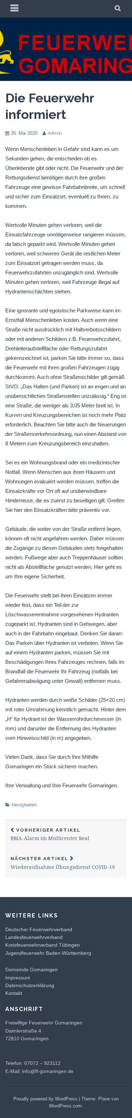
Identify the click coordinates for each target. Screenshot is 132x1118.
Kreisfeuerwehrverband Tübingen (42, 945)
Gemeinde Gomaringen (31, 969)
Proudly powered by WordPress (45, 1098)
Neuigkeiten (24, 804)
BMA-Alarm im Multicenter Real (50, 834)
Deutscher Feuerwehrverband (38, 929)
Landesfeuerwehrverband (34, 937)
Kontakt (13, 993)
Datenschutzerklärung (29, 985)
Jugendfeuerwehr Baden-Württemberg (48, 953)
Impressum (17, 977)
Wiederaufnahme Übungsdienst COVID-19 (63, 863)
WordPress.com (65, 1106)
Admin (55, 133)
